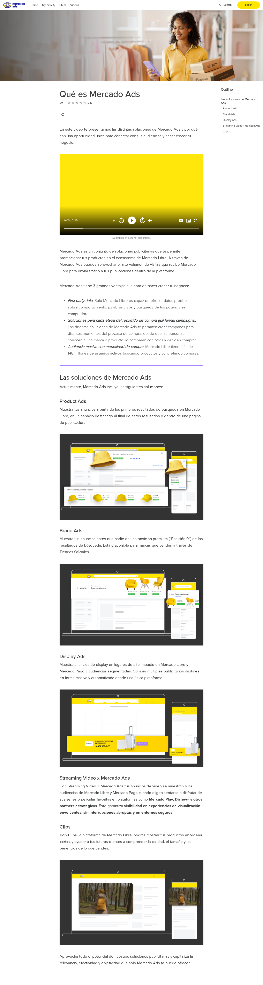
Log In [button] (248, 5)
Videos (74, 5)
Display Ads (229, 120)
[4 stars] (81, 103)
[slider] (131, 228)
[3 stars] (77, 103)
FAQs (62, 5)
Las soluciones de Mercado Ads (238, 101)
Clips (226, 131)
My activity (48, 5)
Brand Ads (229, 114)
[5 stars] (85, 103)
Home (34, 5)
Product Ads (230, 108)
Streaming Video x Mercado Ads (241, 126)
